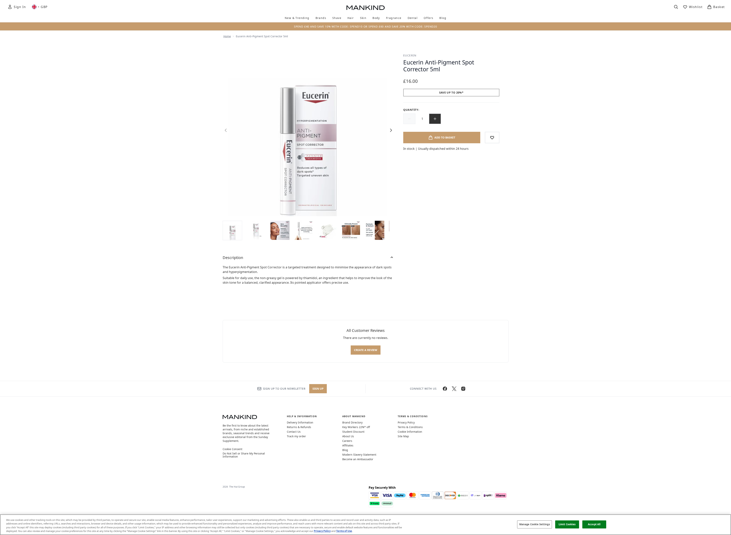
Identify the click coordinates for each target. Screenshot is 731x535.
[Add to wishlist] (492, 137)
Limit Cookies (567, 524)
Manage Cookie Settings (534, 524)
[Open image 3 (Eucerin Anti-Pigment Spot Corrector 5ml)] (280, 230)
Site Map (403, 436)
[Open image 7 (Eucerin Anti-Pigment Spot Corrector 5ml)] (374, 230)
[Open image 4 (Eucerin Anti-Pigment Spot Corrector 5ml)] (303, 230)
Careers (347, 441)
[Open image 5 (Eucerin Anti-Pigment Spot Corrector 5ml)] (327, 230)
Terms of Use (344, 531)
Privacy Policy (406, 422)
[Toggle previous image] (226, 130)
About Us (348, 436)
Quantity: (411, 110)
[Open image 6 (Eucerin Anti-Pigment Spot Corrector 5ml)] (351, 230)
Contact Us (294, 431)
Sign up (318, 388)
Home (227, 36)
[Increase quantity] (435, 118)
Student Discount (353, 431)
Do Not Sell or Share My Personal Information (244, 455)
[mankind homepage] (365, 7)
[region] (365, 524)
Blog (345, 450)
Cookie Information (410, 431)
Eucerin (410, 55)
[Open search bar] (676, 7)
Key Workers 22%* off (356, 427)
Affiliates (347, 445)
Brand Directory (352, 422)
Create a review (365, 350)
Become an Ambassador (357, 459)
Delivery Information (300, 422)
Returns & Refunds (299, 427)
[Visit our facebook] (444, 388)
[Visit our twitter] (454, 388)
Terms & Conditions (410, 427)
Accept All (594, 524)
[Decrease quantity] (409, 118)
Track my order (296, 436)
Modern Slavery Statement (359, 454)
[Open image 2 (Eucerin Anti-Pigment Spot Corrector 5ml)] (256, 230)
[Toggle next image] (391, 130)
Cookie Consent (232, 449)
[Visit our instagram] (463, 388)
